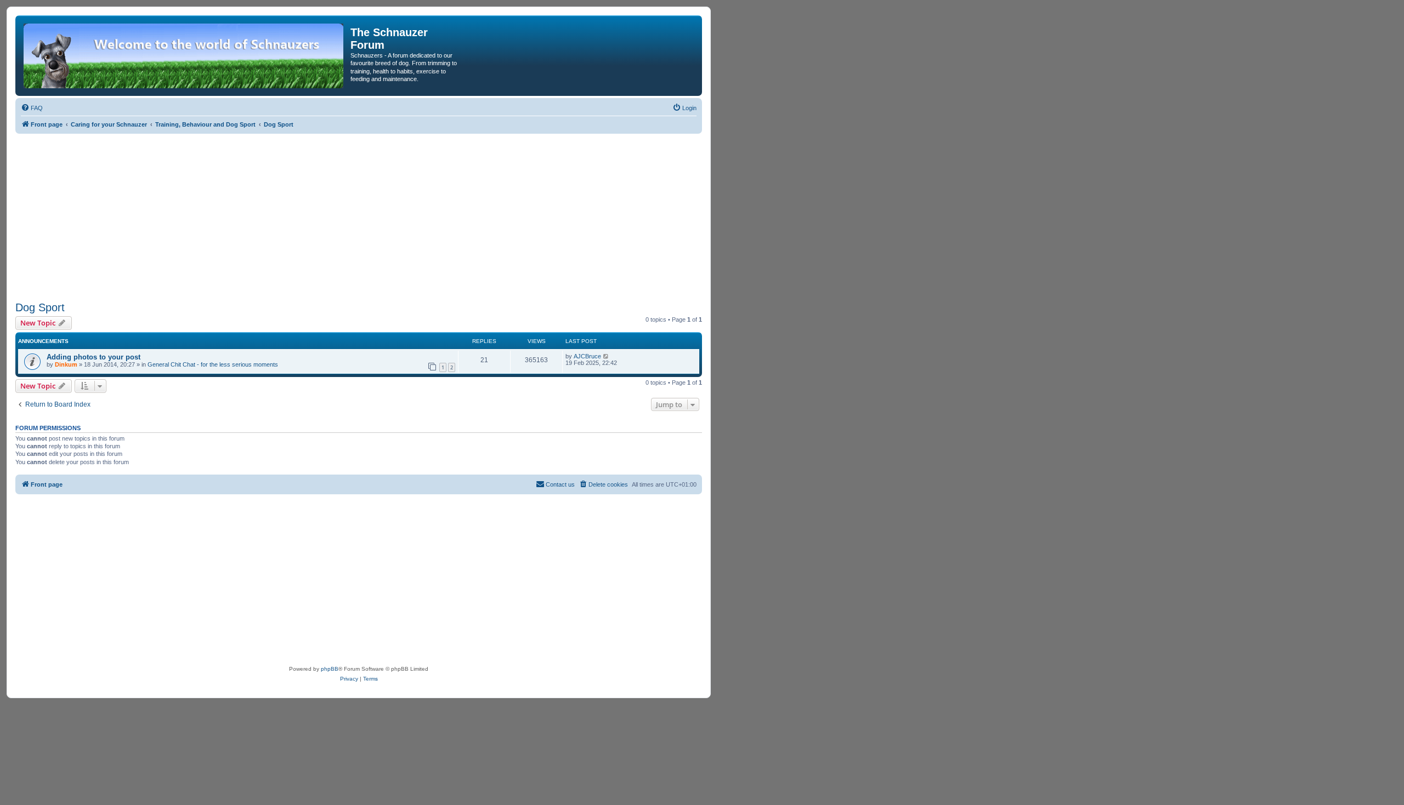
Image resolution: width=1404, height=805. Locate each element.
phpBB (329, 669)
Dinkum (66, 364)
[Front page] (184, 55)
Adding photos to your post (93, 357)
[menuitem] (32, 108)
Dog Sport (40, 307)
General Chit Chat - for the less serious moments (213, 364)
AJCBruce (587, 356)
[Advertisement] (359, 216)
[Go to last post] (606, 356)
